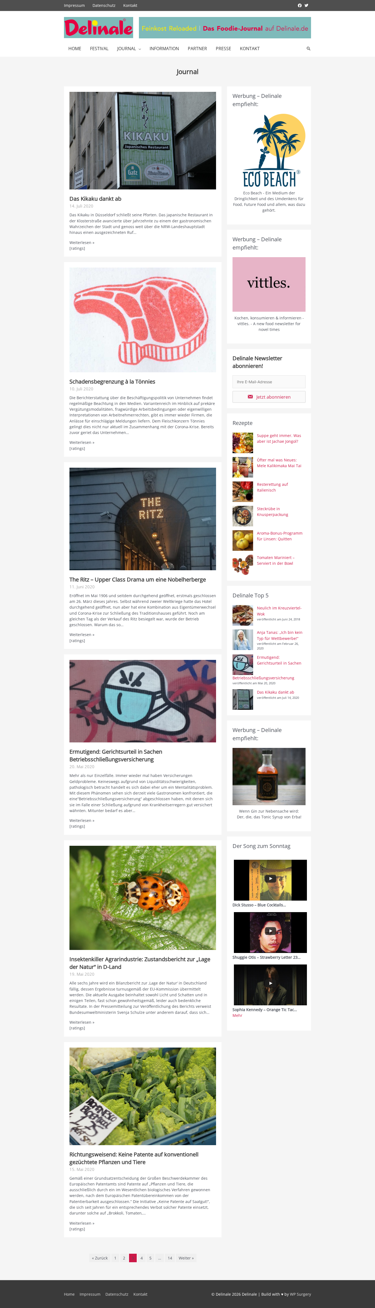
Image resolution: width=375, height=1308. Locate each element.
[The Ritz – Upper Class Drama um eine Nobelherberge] (142, 518)
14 (170, 1258)
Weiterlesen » (81, 242)
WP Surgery (300, 1294)
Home (74, 49)
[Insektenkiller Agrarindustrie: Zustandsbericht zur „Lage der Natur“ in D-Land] (142, 897)
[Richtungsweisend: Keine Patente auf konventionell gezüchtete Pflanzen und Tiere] (142, 1095)
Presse (223, 49)
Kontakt (130, 5)
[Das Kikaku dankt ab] (142, 140)
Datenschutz (104, 5)
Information (164, 49)
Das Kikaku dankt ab (95, 198)
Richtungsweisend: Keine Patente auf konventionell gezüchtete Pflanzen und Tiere (133, 1158)
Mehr (237, 1015)
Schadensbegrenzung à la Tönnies (112, 381)
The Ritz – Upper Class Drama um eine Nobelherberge (137, 579)
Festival (99, 49)
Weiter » (186, 1258)
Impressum (74, 5)
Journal (126, 49)
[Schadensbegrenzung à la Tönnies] (142, 319)
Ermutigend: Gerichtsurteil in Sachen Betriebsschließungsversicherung (115, 755)
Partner (197, 49)
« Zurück (100, 1258)
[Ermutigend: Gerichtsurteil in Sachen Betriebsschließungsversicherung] (142, 700)
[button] (269, 397)
